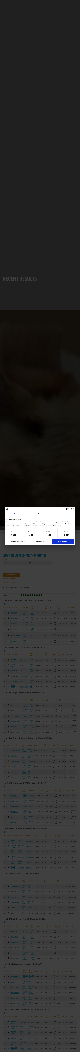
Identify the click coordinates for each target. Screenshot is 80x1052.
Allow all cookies (63, 541)
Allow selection (40, 541)
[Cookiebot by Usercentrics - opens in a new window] (67, 509)
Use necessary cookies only (17, 541)
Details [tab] (40, 514)
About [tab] (63, 514)
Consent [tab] (16, 514)
